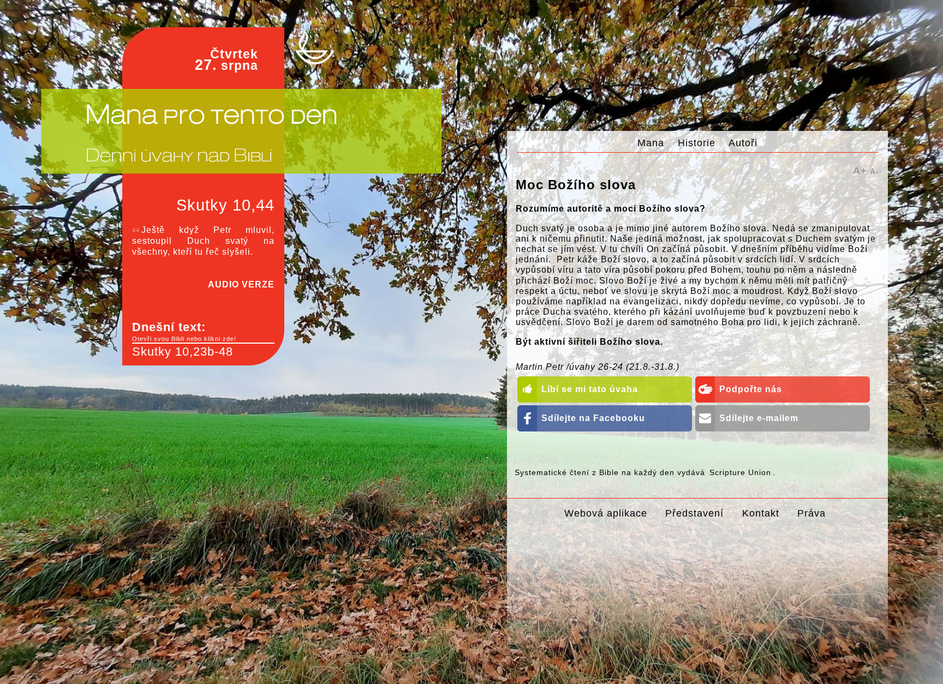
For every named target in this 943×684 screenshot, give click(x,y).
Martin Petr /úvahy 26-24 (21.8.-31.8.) (597, 366)
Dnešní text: (184, 331)
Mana (650, 142)
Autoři (743, 142)
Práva (811, 513)
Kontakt (760, 513)
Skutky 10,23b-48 (182, 351)
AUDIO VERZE (241, 284)
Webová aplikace (605, 513)
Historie (696, 142)
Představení (694, 513)
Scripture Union (740, 472)
